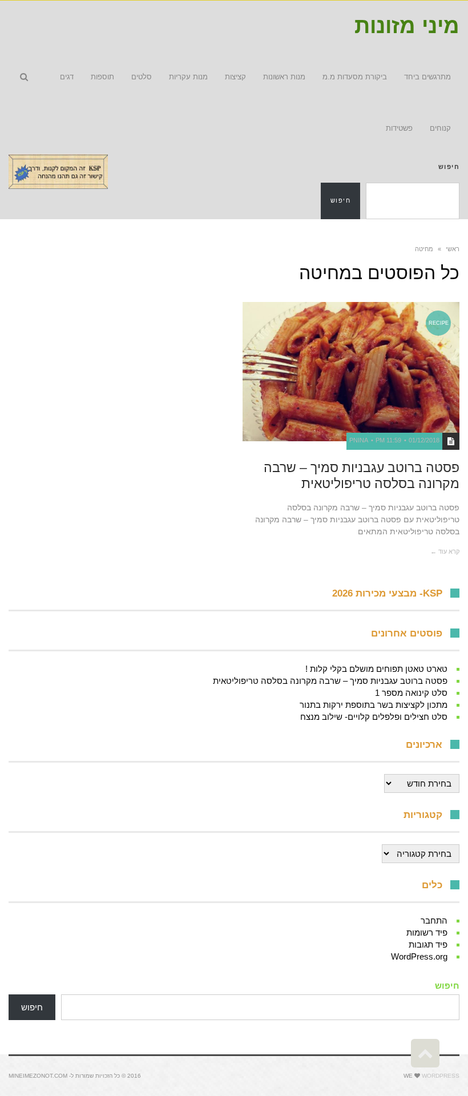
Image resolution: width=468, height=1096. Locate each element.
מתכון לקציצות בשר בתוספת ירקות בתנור (373, 705)
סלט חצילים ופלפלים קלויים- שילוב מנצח (373, 717)
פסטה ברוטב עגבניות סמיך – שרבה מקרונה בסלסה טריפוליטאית (361, 475)
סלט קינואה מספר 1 (411, 693)
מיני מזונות (406, 26)
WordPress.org (419, 956)
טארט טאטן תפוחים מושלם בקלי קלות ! (376, 669)
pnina (358, 440)
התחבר (434, 920)
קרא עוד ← (444, 551)
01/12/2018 (424, 440)
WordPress (440, 1076)
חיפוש (448, 166)
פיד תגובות (428, 944)
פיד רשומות (426, 932)
